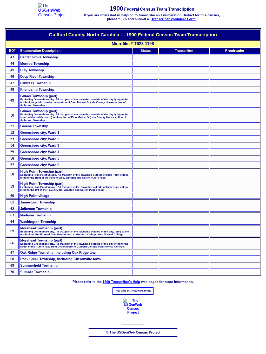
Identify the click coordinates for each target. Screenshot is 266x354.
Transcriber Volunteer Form (173, 19)
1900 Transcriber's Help (121, 282)
